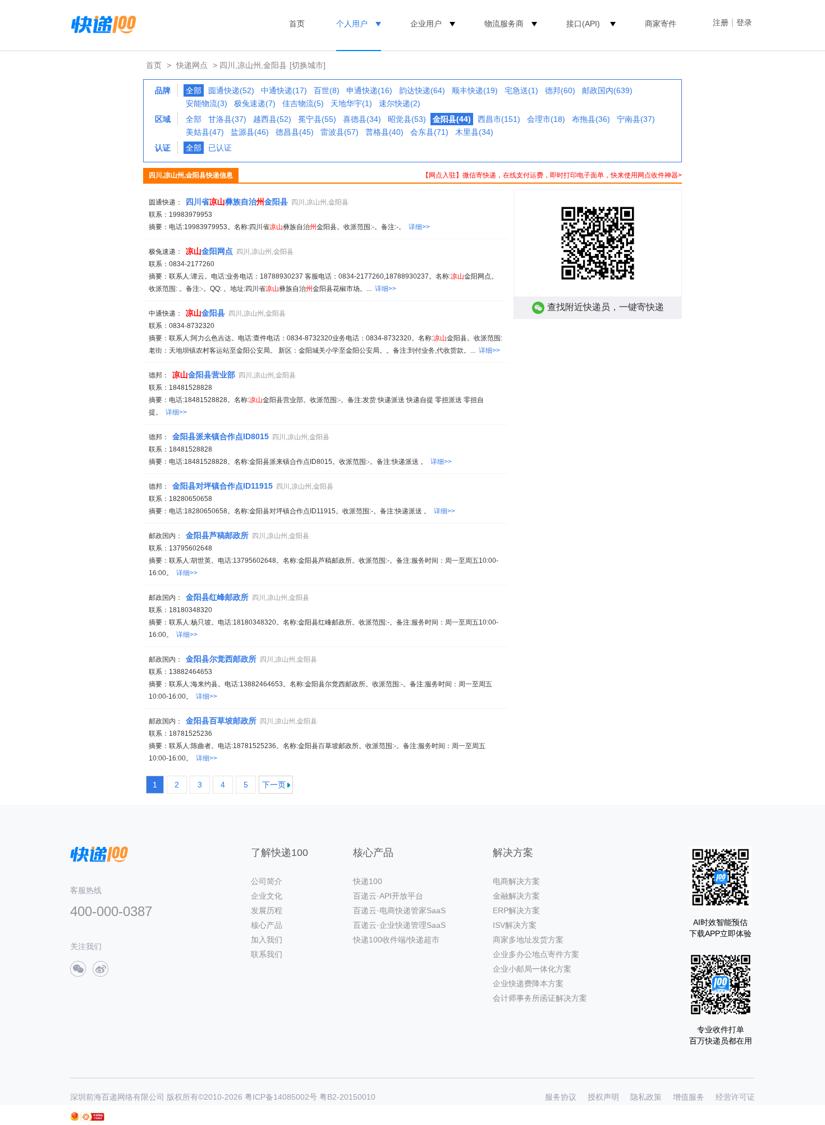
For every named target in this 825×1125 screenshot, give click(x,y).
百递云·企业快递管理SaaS (399, 925)
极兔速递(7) (255, 103)
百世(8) (327, 90)
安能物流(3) (206, 103)
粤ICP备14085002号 (281, 1096)
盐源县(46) (250, 131)
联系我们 (266, 954)
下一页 (274, 784)
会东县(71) (429, 131)
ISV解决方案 (515, 925)
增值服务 (688, 1096)
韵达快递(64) (422, 90)
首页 (297, 23)
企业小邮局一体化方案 (532, 968)
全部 (193, 119)
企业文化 (266, 895)
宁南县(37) (636, 119)
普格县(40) (384, 131)
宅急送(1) (521, 90)
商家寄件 (660, 23)
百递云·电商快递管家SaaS (399, 910)
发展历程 (266, 910)
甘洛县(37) (227, 119)
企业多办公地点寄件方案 (536, 954)
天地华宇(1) (351, 103)
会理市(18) (546, 119)
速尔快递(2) (399, 103)
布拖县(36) (591, 119)
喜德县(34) (362, 119)
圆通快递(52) (231, 90)
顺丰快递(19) (475, 90)
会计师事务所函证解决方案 (540, 998)
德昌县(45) (295, 131)
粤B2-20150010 (347, 1096)
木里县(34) (474, 131)
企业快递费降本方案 (528, 983)
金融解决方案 (516, 895)
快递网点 (192, 65)
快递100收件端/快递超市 (396, 939)
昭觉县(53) (407, 119)
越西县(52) (272, 119)
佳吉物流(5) (303, 103)
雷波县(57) (339, 131)
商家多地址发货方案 (528, 939)
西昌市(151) (499, 119)
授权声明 (603, 1096)
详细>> (419, 227)
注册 (720, 22)
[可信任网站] (92, 1117)
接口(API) (583, 23)
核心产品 (266, 925)
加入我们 (266, 939)
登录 (744, 22)
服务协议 (560, 1096)
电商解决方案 (516, 881)
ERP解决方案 (516, 910)
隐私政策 (646, 1096)
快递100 (367, 881)
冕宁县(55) (317, 119)
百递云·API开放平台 (388, 895)
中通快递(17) (284, 90)
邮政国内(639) (607, 90)
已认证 (220, 147)
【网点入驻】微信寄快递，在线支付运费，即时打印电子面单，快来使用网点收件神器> (552, 175)
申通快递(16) (369, 90)
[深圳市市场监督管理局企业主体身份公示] (74, 1116)
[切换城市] (308, 65)
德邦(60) (560, 90)
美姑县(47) (205, 131)
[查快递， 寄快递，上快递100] (101, 24)
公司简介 (266, 881)
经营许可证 (735, 1096)
